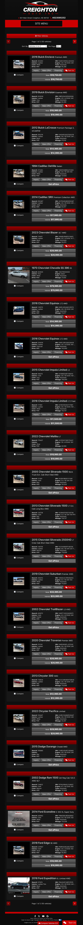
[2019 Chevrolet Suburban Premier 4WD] (18, 581)
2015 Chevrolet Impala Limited (51, 369)
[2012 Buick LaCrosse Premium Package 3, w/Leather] (18, 135)
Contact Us (42, 918)
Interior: (34, 63)
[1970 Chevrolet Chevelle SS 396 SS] (18, 275)
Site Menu (41, 23)
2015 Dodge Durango (49, 746)
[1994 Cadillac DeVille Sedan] (18, 173)
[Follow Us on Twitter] (39, 916)
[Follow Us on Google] (47, 916)
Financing (58, 70)
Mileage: (58, 66)
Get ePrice (53, 184)
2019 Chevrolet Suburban (52, 573)
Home (31, 918)
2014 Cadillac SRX (53, 197)
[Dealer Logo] (41, 8)
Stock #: (34, 61)
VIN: (56, 61)
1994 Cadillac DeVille (47, 166)
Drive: (34, 66)
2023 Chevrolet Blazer (49, 232)
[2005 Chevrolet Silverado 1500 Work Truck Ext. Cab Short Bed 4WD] (18, 479)
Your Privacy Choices (52, 920)
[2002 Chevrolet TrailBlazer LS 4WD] (18, 616)
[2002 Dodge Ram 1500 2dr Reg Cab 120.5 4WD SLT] (18, 785)
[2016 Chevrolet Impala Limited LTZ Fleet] (18, 408)
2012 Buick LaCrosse (53, 129)
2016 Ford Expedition (51, 878)
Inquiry (36, 70)
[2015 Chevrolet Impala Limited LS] (18, 377)
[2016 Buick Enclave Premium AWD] (18, 64)
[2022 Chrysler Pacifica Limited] (18, 718)
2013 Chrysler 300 (45, 675)
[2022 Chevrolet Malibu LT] (18, 443)
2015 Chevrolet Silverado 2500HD (53, 541)
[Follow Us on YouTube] (43, 916)
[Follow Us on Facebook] (35, 916)
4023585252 (59, 18)
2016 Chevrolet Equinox (50, 303)
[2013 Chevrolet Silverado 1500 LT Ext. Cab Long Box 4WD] (18, 513)
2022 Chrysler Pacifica (48, 711)
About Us (36, 918)
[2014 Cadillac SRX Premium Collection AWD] (18, 204)
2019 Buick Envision (49, 92)
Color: (34, 65)
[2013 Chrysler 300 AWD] (18, 683)
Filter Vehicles (42, 36)
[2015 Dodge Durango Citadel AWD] (18, 754)
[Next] (74, 41)
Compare (19, 75)
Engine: (57, 63)
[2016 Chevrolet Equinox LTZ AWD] (18, 310)
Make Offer (46, 70)
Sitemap (45, 920)
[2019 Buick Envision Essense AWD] (18, 99)
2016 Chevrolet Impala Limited (54, 400)
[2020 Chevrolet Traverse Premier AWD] (18, 647)
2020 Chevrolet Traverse (52, 640)
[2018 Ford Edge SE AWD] (18, 850)
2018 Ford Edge (44, 842)
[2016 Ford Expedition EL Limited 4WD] (18, 885)
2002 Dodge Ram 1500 (53, 779)
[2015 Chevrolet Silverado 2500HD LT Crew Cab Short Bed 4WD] (18, 547)
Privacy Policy (49, 918)
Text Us (70, 70)
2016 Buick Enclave (49, 56)
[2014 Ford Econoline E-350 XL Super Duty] (18, 819)
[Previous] (8, 41)
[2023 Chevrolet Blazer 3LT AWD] (18, 240)
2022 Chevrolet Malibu (46, 436)
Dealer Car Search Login (27, 920)
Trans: (57, 65)
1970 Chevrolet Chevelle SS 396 (52, 267)
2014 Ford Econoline (53, 811)
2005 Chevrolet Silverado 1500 (52, 473)
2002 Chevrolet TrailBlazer (51, 609)
